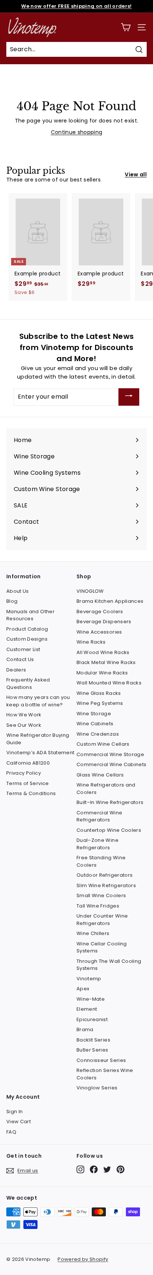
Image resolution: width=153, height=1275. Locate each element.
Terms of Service (27, 783)
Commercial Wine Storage (110, 754)
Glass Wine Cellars (100, 774)
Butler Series (92, 1049)
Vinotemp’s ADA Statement (40, 752)
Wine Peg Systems (99, 703)
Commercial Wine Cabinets (111, 764)
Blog (11, 601)
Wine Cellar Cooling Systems (101, 947)
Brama (85, 1029)
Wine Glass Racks (98, 693)
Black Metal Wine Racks (106, 662)
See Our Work (23, 725)
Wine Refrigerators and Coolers (106, 788)
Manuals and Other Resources (30, 615)
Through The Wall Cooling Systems (108, 965)
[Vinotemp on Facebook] (94, 1169)
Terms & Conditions (31, 793)
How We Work (24, 714)
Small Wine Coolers (101, 895)
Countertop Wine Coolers (108, 830)
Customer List (23, 649)
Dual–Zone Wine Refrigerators (97, 844)
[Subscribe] (128, 397)
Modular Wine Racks (102, 672)
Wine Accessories (99, 631)
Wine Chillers (93, 933)
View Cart (18, 1121)
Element (86, 1009)
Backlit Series (93, 1039)
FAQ (11, 1131)
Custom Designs (27, 639)
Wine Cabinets (95, 723)
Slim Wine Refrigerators (106, 885)
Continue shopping (76, 132)
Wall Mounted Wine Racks (108, 682)
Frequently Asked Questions (28, 683)
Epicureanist (92, 1019)
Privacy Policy (23, 773)
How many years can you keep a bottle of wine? (38, 701)
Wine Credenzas (97, 734)
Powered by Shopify (83, 1259)
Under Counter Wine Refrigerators (102, 919)
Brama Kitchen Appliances (109, 601)
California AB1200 (28, 762)
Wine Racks (91, 641)
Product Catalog (27, 628)
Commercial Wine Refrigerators (99, 816)
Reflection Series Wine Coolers (104, 1074)
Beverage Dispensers (103, 621)
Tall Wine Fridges (97, 905)
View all (136, 174)
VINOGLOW (90, 591)
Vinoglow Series (96, 1087)
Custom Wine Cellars (103, 744)
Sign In (14, 1111)
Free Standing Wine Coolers (101, 861)
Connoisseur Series (101, 1060)
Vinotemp (88, 978)
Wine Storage (93, 713)
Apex (82, 988)
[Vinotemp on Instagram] (80, 1169)
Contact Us (20, 659)
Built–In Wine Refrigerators (109, 802)
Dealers (16, 669)
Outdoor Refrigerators (104, 875)
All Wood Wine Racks (103, 652)
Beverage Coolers (99, 611)
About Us (17, 591)
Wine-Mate (90, 999)
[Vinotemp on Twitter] (107, 1169)
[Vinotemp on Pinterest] (120, 1169)
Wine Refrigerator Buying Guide (37, 739)
